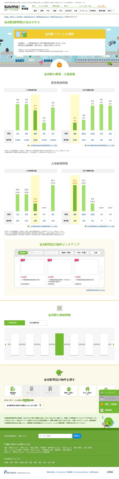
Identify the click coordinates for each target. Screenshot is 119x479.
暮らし (110, 11)
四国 (39, 462)
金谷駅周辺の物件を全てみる (96, 290)
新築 (41, 11)
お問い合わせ (94, 472)
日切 (101, 133)
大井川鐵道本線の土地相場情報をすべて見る (101, 226)
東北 (11, 462)
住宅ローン (7, 452)
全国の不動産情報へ (10, 436)
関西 (35, 462)
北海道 (6, 462)
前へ (6, 344)
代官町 (93, 133)
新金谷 (84, 133)
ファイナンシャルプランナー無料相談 (38, 452)
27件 (53, 221)
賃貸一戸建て (34, 447)
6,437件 (44, 140)
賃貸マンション (14, 447)
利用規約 (70, 472)
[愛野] (104, 344)
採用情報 (110, 472)
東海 (30, 462)
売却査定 (93, 11)
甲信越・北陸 (23, 462)
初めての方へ (51, 472)
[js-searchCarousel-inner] (102, 272)
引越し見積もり (67, 450)
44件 (101, 140)
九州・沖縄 (51, 462)
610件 (35, 140)
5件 (92, 221)
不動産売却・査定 (47, 450)
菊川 (44, 133)
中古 (48, 11)
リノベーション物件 (15, 450)
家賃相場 (43, 447)
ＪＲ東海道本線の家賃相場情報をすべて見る (44, 145)
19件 (44, 221)
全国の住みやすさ (29, 17)
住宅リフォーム (35, 450)
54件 (26, 221)
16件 (35, 221)
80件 (92, 140)
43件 (110, 140)
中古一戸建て (88, 447)
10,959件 (53, 140)
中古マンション (67, 447)
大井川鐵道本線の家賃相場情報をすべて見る (101, 145)
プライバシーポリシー (81, 472)
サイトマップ (61, 472)
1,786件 (26, 140)
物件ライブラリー (18, 452)
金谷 (35, 133)
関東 (16, 462)
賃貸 (35, 11)
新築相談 (57, 450)
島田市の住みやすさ (57, 17)
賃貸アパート (24, 447)
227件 (84, 140)
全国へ (23, 6)
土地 (75, 11)
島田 (26, 133)
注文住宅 (68, 11)
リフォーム (83, 11)
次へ (113, 344)
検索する (77, 436)
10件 (83, 221)
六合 (17, 133)
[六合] (30, 344)
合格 (110, 133)
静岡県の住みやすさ (43, 17)
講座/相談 (102, 11)
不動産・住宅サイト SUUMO (13, 17)
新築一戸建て (78, 447)
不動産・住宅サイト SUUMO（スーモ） (18, 444)
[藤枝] (15, 344)
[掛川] (89, 344)
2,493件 (17, 140)
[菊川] (74, 344)
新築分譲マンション (54, 447)
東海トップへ (23, 436)
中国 (44, 462)
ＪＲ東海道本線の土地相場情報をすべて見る (44, 226)
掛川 (53, 133)
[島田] (45, 344)
